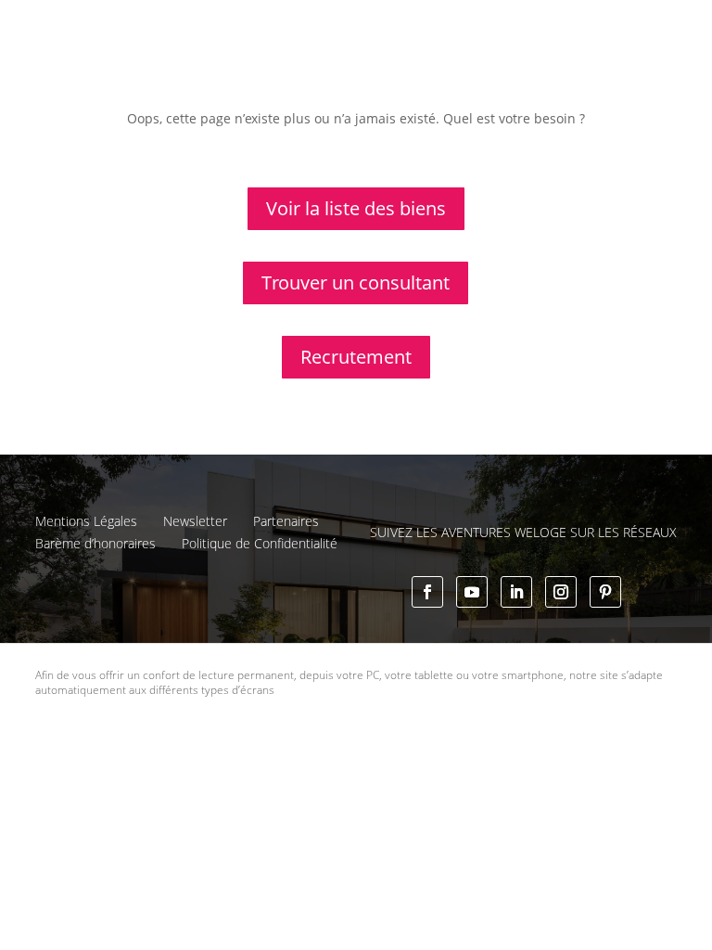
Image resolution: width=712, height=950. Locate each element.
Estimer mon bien (431, 66)
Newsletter (195, 521)
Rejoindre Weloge (567, 66)
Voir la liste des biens (356, 208)
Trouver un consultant (358, 108)
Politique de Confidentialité (259, 543)
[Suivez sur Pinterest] (605, 592)
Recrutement (356, 356)
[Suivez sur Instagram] (561, 592)
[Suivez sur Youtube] (472, 592)
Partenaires (286, 521)
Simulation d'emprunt (282, 66)
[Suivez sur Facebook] (427, 592)
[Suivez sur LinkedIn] (516, 592)
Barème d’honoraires (95, 543)
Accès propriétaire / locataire (537, 108)
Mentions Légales (86, 521)
